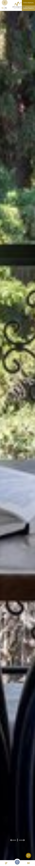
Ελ (6, 8)
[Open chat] (28, 855)
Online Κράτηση (28, 2)
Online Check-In (28, 8)
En (3, 8)
